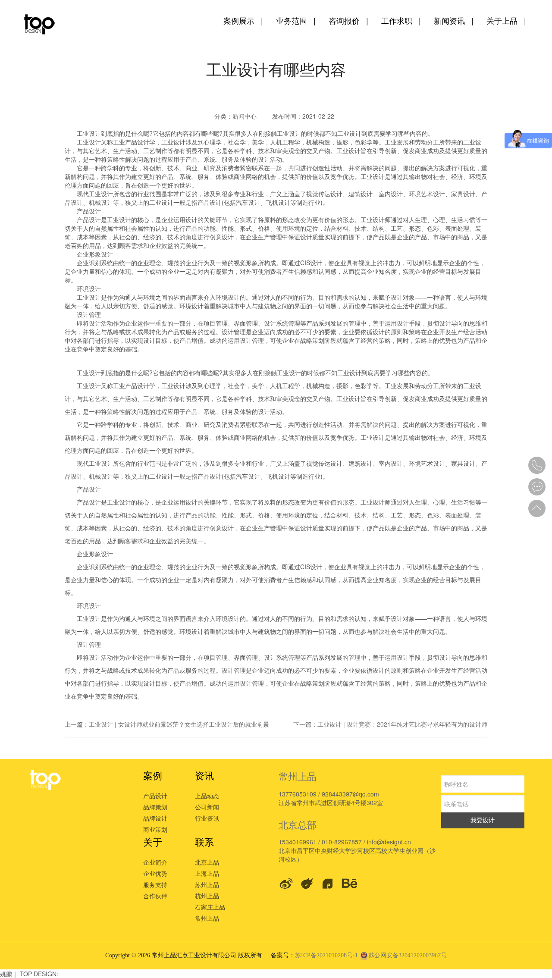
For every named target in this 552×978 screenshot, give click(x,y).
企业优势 (155, 873)
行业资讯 (207, 818)
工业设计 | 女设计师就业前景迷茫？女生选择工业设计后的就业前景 (179, 724)
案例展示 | (243, 20)
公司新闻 (207, 806)
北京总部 (298, 824)
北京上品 (207, 862)
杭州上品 (207, 895)
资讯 (204, 775)
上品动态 (207, 795)
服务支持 (155, 884)
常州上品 (207, 918)
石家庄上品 (210, 907)
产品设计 (155, 795)
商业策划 (155, 829)
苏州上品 (207, 884)
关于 (152, 841)
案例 (152, 775)
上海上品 (207, 873)
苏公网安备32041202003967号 (407, 955)
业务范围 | (296, 20)
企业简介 (155, 862)
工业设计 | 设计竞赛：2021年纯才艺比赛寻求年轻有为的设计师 (402, 724)
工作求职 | (401, 20)
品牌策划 (155, 806)
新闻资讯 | (454, 20)
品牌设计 (155, 818)
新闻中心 (244, 116)
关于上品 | (506, 20)
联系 (204, 841)
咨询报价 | (348, 20)
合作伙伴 (155, 895)
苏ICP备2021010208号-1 (327, 955)
